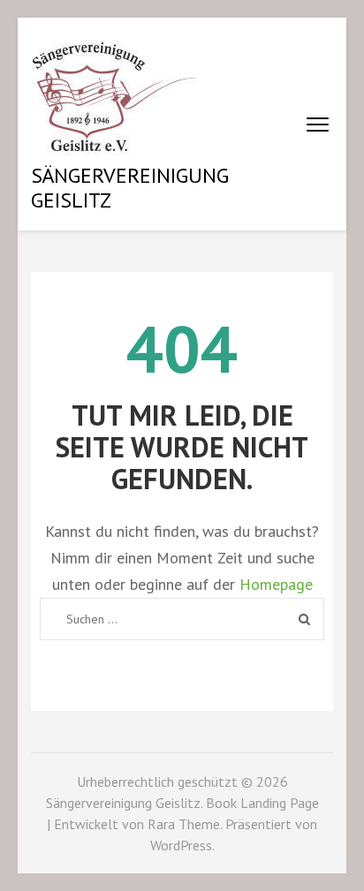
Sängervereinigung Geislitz (130, 188)
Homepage (276, 584)
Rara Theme (184, 824)
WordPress (181, 845)
